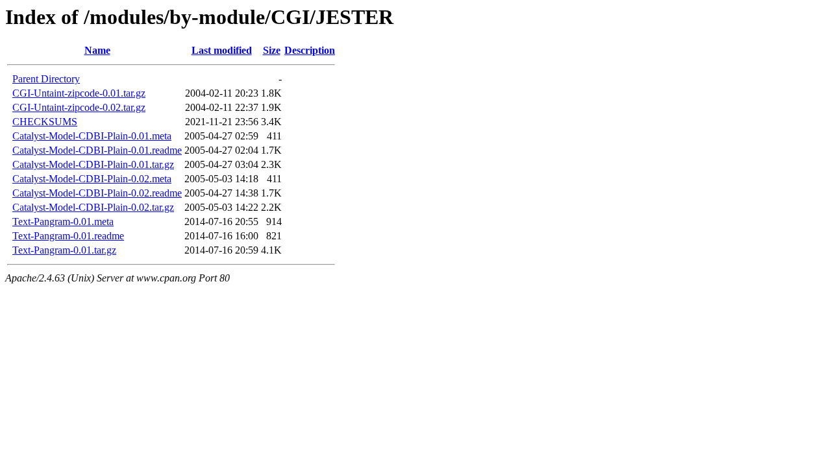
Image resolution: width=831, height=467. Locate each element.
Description (309, 50)
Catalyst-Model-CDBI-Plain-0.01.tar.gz (93, 164)
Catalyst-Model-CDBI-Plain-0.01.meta (91, 135)
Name (97, 50)
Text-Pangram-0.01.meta (63, 221)
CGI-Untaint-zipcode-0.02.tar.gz (78, 107)
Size (271, 50)
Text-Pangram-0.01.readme (68, 235)
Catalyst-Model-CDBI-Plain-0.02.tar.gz (93, 207)
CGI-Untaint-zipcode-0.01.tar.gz (78, 93)
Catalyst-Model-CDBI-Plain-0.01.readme (97, 150)
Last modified (222, 50)
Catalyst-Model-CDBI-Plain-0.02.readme (97, 192)
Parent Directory (46, 78)
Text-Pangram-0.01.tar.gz (64, 250)
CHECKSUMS (44, 121)
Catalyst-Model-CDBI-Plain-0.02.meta (91, 178)
